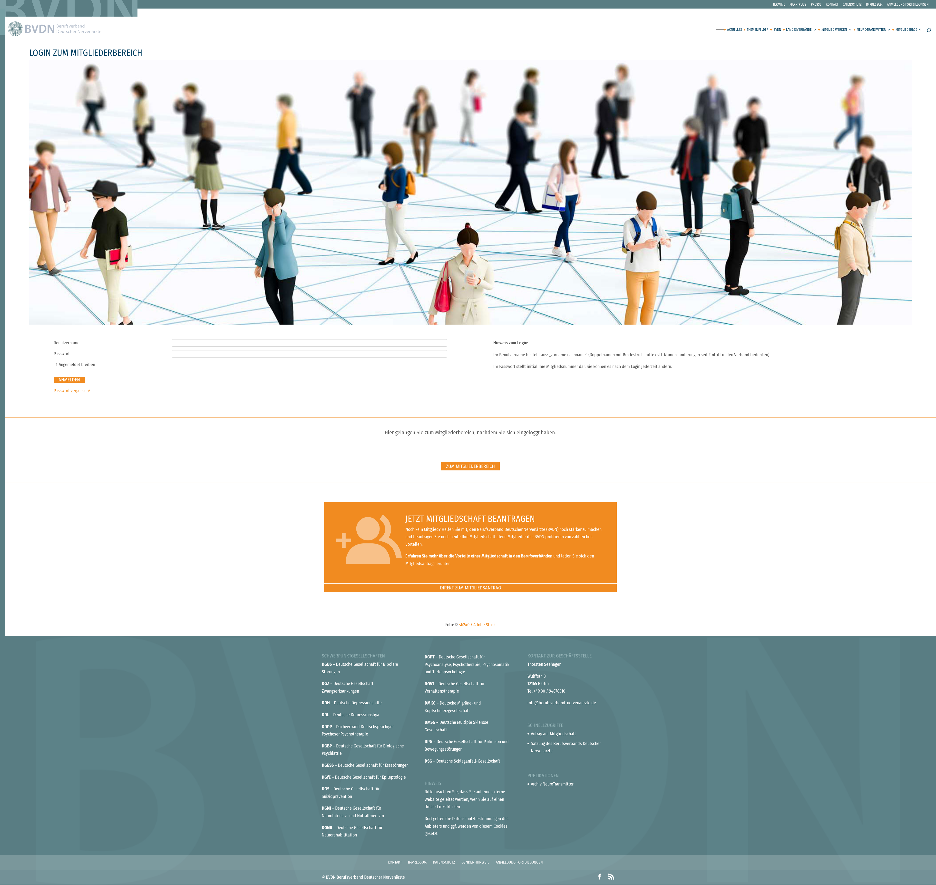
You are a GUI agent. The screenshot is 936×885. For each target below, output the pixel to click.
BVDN (777, 30)
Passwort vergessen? (72, 390)
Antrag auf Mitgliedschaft (553, 733)
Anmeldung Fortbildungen (908, 5)
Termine (779, 5)
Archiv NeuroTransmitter (552, 784)
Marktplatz (798, 5)
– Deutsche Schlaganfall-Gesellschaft (462, 761)
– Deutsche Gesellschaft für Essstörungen (365, 765)
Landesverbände (799, 30)
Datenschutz (852, 5)
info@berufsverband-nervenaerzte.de (561, 703)
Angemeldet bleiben (77, 364)
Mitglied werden (834, 30)
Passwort (62, 354)
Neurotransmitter (871, 30)
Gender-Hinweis (475, 862)
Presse (816, 5)
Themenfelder (758, 30)
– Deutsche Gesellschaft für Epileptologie (364, 777)
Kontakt (832, 5)
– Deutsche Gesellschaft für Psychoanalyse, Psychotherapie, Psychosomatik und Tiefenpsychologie (467, 664)
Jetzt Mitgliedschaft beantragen (470, 519)
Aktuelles (734, 30)
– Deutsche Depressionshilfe (352, 703)
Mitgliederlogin (908, 30)
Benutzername (66, 343)
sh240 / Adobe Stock (477, 624)
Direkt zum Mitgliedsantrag (470, 588)
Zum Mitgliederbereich (470, 466)
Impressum (874, 5)
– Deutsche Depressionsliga (350, 714)
